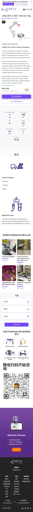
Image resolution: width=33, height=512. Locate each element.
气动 (7, 489)
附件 (7, 496)
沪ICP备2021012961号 (7, 502)
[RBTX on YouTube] (25, 508)
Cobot (15, 18)
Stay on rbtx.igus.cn (22, 4)
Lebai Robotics (8, 18)
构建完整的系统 (17, 101)
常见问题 (16, 481)
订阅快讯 (16, 489)
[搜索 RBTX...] (28, 9)
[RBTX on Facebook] (30, 508)
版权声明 (26, 479)
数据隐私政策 (26, 481)
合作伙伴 (16, 484)
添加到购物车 (18, 96)
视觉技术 (6, 486)
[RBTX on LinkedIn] (22, 508)
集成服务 (16, 491)
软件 (7, 491)
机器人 (7, 479)
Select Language (8, 4)
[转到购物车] (31, 9)
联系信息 (16, 486)
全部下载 (16, 324)
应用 (16, 479)
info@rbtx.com (16, 470)
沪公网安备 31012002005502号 (23, 502)
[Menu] (2, 9)
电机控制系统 (7, 484)
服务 (7, 494)
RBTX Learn (16, 494)
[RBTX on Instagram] (28, 508)
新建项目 (16, 449)
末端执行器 (7, 481)
